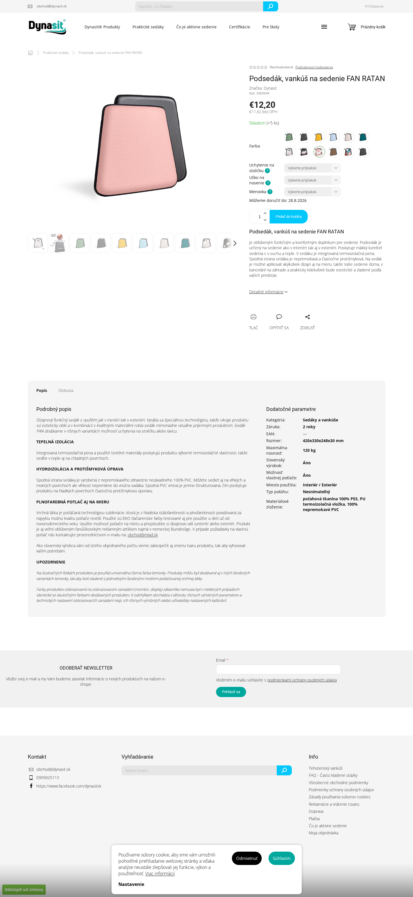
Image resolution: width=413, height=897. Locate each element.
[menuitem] (102, 27)
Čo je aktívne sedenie (328, 825)
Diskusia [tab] (65, 390)
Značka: (263, 88)
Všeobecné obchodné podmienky (338, 782)
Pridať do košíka (289, 216)
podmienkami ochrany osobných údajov (302, 680)
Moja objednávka (323, 832)
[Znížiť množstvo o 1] (265, 220)
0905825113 (47, 777)
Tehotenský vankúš (326, 768)
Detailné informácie (266, 291)
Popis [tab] (41, 390)
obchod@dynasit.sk (53, 769)
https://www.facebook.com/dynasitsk (68, 786)
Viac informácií (160, 873)
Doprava (316, 811)
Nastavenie (131, 884)
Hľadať (270, 6)
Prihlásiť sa (231, 692)
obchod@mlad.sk (143, 534)
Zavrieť (292, 310)
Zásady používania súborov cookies (339, 796)
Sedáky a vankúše (320, 420)
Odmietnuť (246, 858)
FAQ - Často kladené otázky (333, 775)
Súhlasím (282, 858)
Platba (314, 818)
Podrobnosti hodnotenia (314, 67)
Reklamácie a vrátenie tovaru (334, 804)
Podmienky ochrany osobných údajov (341, 789)
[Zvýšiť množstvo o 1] (265, 213)
